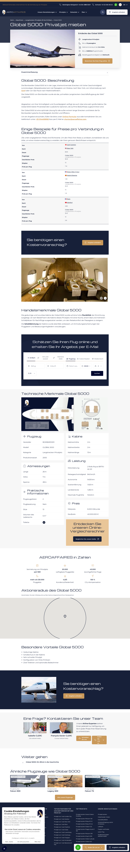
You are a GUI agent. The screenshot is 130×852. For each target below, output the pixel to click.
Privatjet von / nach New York (62, 821)
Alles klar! (38, 842)
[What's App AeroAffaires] (115, 4)
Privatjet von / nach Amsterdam (63, 840)
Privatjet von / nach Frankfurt (62, 827)
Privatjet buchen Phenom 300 (84, 833)
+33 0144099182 (42, 119)
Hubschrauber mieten (104, 817)
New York (70, 148)
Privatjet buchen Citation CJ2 (84, 826)
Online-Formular (69, 117)
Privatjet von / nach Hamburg (62, 835)
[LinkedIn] (120, 4)
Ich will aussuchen (23, 842)
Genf (23, 91)
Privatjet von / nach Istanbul (61, 819)
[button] (4, 848)
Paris (68, 199)
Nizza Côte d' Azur (73, 172)
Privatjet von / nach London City (63, 816)
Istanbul (70, 202)
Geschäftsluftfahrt (103, 819)
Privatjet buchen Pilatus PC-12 (84, 821)
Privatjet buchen (102, 814)
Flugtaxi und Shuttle (103, 829)
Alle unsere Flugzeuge (65, 797)
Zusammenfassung (29, 72)
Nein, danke (9, 842)
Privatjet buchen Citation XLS (84, 841)
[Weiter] (105, 298)
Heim (12, 20)
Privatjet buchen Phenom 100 (84, 818)
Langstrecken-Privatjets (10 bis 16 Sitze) (38, 20)
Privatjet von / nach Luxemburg (62, 832)
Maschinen (19, 20)
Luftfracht (100, 826)
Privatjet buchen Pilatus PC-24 (84, 824)
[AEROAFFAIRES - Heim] (13, 12)
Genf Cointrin (71, 145)
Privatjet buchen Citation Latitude (85, 839)
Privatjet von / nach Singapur (62, 837)
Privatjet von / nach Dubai (61, 829)
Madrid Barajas (72, 175)
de (124, 5)
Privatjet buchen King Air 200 (84, 836)
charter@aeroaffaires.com (75, 119)
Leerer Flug (101, 832)
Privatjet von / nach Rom (61, 824)
